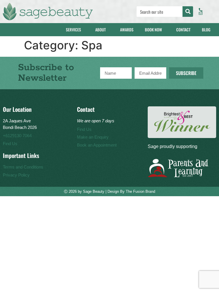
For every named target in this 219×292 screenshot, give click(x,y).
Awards (126, 30)
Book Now (153, 30)
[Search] (187, 11)
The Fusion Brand (140, 191)
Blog (206, 30)
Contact (183, 30)
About (100, 30)
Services (73, 30)
